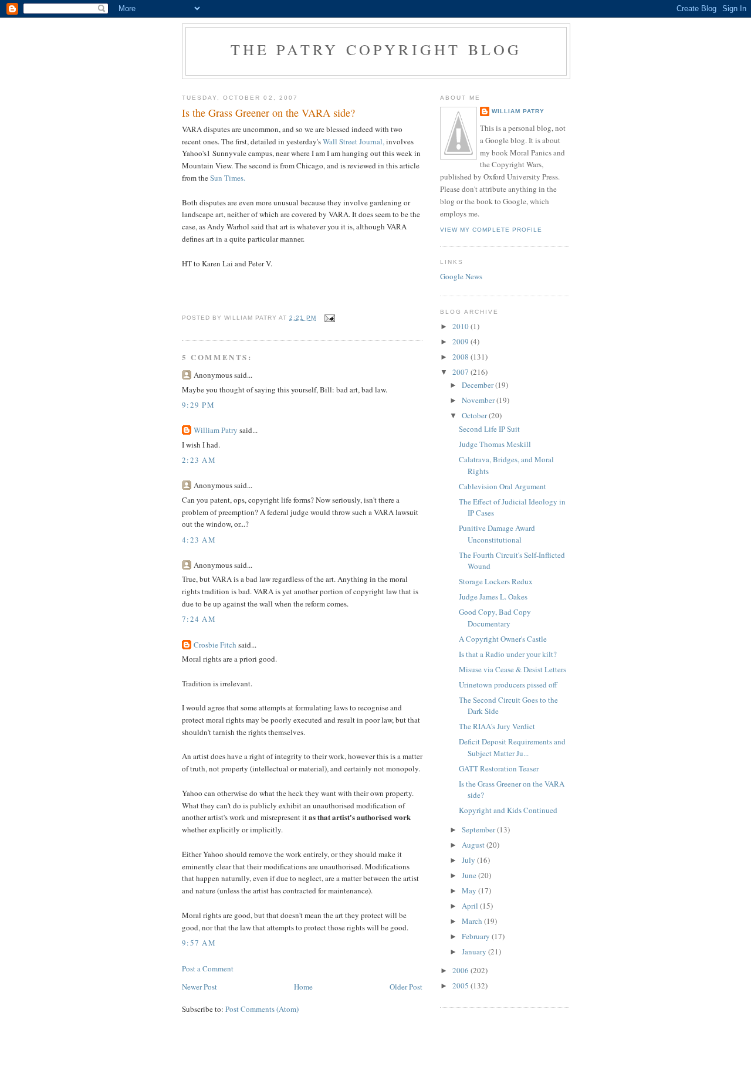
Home (303, 986)
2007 (461, 372)
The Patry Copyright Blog (376, 49)
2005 (461, 985)
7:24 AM (199, 619)
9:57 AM (199, 942)
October (475, 415)
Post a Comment (208, 968)
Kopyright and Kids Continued (508, 810)
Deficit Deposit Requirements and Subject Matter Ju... (512, 747)
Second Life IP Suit (489, 429)
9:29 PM (198, 404)
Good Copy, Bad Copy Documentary (495, 618)
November (479, 400)
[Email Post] (329, 317)
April (471, 905)
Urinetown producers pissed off (508, 684)
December (478, 385)
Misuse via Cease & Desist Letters (512, 669)
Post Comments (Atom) (262, 1009)
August (474, 844)
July (469, 860)
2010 (461, 326)
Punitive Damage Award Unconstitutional (497, 534)
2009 (461, 341)
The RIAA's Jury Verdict (497, 726)
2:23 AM (199, 460)
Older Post (406, 986)
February (477, 936)
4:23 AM (199, 539)
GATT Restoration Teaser (499, 768)
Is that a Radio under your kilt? (508, 654)
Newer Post (199, 986)
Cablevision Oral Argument (502, 486)
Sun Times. (227, 177)
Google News (461, 276)
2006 (461, 970)
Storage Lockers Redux (496, 581)
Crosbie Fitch (215, 644)
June (470, 875)
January (475, 951)
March (473, 921)
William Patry (216, 430)
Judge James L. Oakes (493, 596)
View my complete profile (491, 229)
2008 (461, 356)
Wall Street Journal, (353, 141)
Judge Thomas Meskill (495, 444)
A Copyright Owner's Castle (503, 639)
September (479, 829)
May (470, 890)
